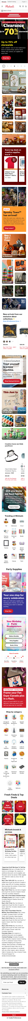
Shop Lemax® (9, 228)
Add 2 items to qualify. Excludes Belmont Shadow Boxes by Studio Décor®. (14, 898)
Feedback (15, 964)
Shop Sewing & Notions (12, 381)
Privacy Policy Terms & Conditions (11, 1011)
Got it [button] (14, 1015)
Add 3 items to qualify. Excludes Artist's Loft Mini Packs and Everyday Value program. (14, 913)
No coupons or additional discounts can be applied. (12, 934)
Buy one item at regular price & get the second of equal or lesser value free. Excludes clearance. (14, 891)
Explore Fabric (14, 507)
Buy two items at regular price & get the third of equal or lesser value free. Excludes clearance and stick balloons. (14, 906)
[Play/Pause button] (3, 66)
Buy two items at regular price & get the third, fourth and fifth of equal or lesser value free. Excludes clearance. (13, 928)
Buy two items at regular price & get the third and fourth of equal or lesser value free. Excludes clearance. (14, 921)
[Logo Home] (9, 6)
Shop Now (6, 57)
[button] (14, 1018)
